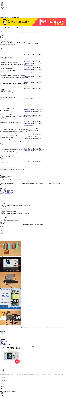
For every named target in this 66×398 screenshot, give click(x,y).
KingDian (44, 374)
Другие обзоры (2, 8)
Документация (2, 4)
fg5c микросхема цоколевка (3, 339)
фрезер (49, 374)
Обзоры (2, 3)
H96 (32, 374)
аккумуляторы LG (41, 374)
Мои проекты (2, 378)
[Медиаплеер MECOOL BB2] (3, 189)
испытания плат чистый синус (3, 343)
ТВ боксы (3, 190)
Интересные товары (3, 384)
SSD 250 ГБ (27, 374)
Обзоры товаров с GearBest (10, 190)
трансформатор (55, 374)
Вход (1, 388)
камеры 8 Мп (29, 374)
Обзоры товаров (2, 386)
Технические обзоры (6, 190)
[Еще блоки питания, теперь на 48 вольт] (10, 287)
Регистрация (1, 395)
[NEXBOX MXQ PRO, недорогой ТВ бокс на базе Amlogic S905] (6, 193)
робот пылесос (1, 374)
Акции (1, 383)
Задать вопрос (2, 237)
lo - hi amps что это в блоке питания (4, 341)
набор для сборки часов (38, 374)
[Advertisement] (33, 12)
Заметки (2, 2)
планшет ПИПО (34, 374)
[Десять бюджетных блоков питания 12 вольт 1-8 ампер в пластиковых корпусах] (10, 324)
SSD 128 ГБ (51, 374)
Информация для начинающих (4, 377)
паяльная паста (25, 374)
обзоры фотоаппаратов (11, 374)
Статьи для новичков (3, 331)
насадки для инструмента (7, 374)
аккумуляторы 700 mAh (47, 374)
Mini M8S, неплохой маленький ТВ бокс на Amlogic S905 (5, 195)
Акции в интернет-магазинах (3, 332)
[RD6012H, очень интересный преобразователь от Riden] (10, 271)
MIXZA (31, 374)
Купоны (2, 5)
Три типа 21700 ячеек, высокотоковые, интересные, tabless (5, 256)
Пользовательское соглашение (4, 389)
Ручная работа (2, 381)
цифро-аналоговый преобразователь (20, 374)
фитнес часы (4, 374)
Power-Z (53, 374)
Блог (1, 0)
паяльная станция (15, 374)
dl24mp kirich (2, 342)
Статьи (1, 1)
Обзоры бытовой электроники (4, 7)
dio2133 (7, 91)
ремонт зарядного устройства (58, 374)
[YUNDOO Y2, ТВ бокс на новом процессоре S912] (5, 191)
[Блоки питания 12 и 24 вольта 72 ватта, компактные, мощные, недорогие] (10, 308)
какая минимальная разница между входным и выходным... (6, 344)
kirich (1, 340)
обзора (23, 53)
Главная (2, 392)
